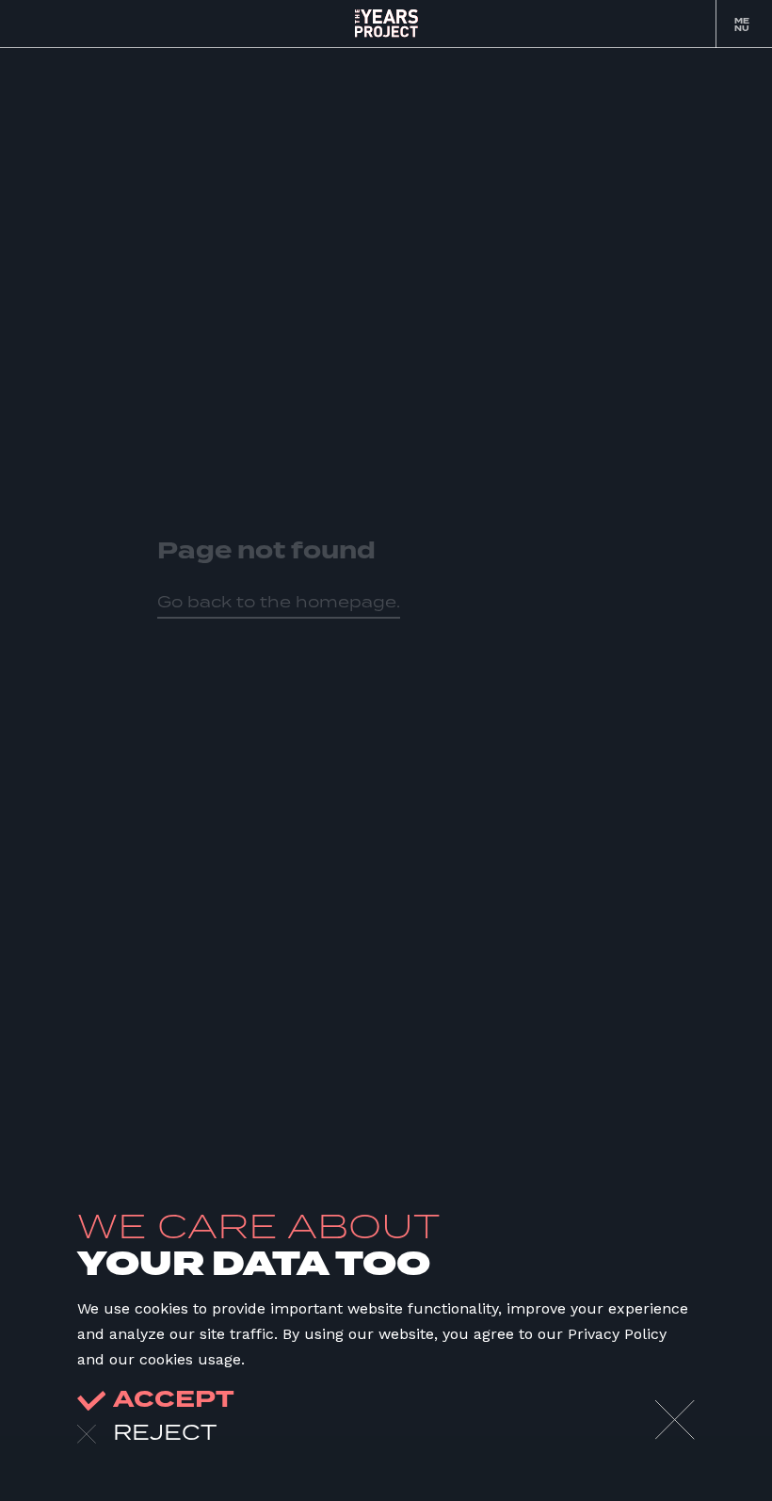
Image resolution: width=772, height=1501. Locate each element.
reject (165, 1431)
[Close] (675, 1420)
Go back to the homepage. (278, 601)
